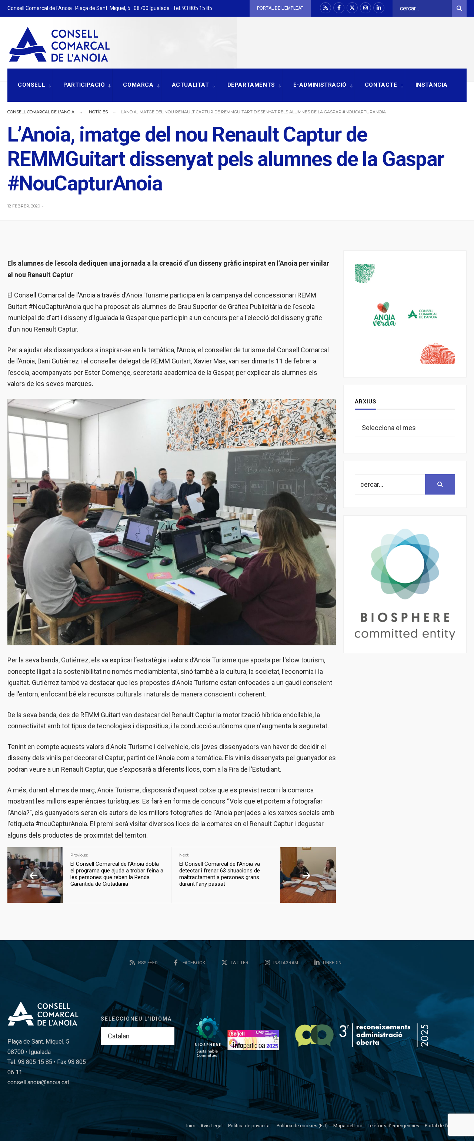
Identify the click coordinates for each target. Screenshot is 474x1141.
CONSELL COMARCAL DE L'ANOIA (40, 111)
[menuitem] (30, 85)
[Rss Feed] (325, 7)
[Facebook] (338, 7)
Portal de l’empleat (280, 8)
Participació (84, 85)
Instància (431, 85)
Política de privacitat (249, 1125)
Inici (190, 1125)
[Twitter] (352, 7)
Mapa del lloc (347, 1125)
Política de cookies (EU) (302, 1125)
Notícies (98, 111)
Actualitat (190, 85)
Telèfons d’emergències (393, 1125)
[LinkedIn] (378, 7)
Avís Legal (211, 1125)
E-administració (320, 85)
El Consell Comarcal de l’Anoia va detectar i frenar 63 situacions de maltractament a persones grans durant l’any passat (219, 869)
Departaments (251, 85)
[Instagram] (365, 7)
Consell (31, 85)
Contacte (381, 85)
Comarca (138, 85)
